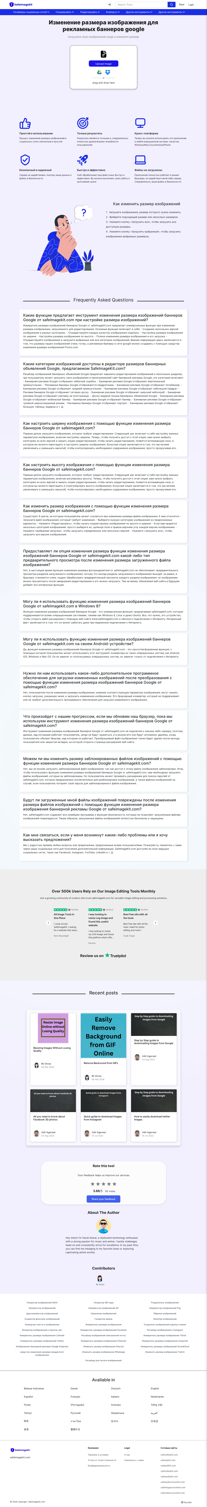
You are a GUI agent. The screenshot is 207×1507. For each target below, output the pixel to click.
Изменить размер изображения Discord (103, 1346)
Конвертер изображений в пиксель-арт (42, 1330)
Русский (76, 1412)
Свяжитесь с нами (134, 1460)
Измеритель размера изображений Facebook (103, 1330)
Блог (182, 4)
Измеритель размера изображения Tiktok (165, 1335)
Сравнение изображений (103, 1313)
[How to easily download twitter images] (154, 1100)
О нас (127, 1454)
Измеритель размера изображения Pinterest (103, 1341)
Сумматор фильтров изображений (42, 1319)
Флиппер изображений (165, 1319)
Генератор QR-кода (104, 1302)
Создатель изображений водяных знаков (165, 1324)
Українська (117, 1412)
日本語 (154, 1421)
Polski (27, 1404)
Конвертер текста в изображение (42, 1324)
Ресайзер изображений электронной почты (103, 1335)
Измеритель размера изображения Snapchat (165, 1341)
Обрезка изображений (165, 1313)
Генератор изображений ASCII (42, 1302)
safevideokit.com (169, 1454)
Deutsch (115, 1388)
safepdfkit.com (168, 1465)
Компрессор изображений (42, 1308)
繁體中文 (75, 1429)
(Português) (77, 1404)
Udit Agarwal (149, 1056)
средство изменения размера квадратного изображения (42, 1353)
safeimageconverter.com (173, 1487)
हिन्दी (26, 1421)
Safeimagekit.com (36, 1501)
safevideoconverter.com (173, 1493)
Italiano (115, 1396)
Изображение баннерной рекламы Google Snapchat (42, 1346)
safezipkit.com (168, 1460)
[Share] (110, 5)
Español (28, 1396)
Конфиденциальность (99, 1465)
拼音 (26, 1429)
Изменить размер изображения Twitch (165, 1352)
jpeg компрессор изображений (42, 1313)
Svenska (116, 1404)
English (155, 1388)
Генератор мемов (103, 1319)
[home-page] (22, 5)
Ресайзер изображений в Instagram (165, 1330)
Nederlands (157, 1396)
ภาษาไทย (76, 1421)
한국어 (114, 1421)
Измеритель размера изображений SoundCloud (165, 1346)
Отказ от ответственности (102, 1460)
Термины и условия (98, 1454)
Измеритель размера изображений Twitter (42, 1341)
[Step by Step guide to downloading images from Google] (154, 1024)
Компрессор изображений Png (164, 1308)
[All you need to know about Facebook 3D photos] (53, 1100)
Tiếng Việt (156, 1404)
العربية (154, 1412)
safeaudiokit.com (169, 1476)
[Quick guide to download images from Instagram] (103, 1100)
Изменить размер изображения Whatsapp (103, 1352)
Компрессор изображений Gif (103, 1308)
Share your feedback (103, 1199)
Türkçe (28, 1412)
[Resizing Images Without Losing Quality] (53, 1028)
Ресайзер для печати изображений (103, 1360)
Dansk (74, 1388)
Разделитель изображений (165, 1302)
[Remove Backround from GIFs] (103, 1036)
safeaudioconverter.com (173, 1482)
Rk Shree (46, 1063)
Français (75, 1396)
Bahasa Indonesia (34, 1388)
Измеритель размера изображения (104, 1324)
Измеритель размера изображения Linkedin (42, 1335)
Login (191, 4)
